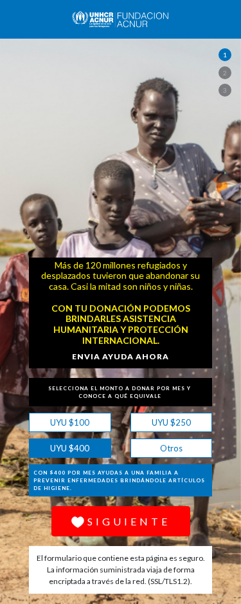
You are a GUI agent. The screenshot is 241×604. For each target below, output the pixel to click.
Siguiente (128, 521)
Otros (156, 446)
